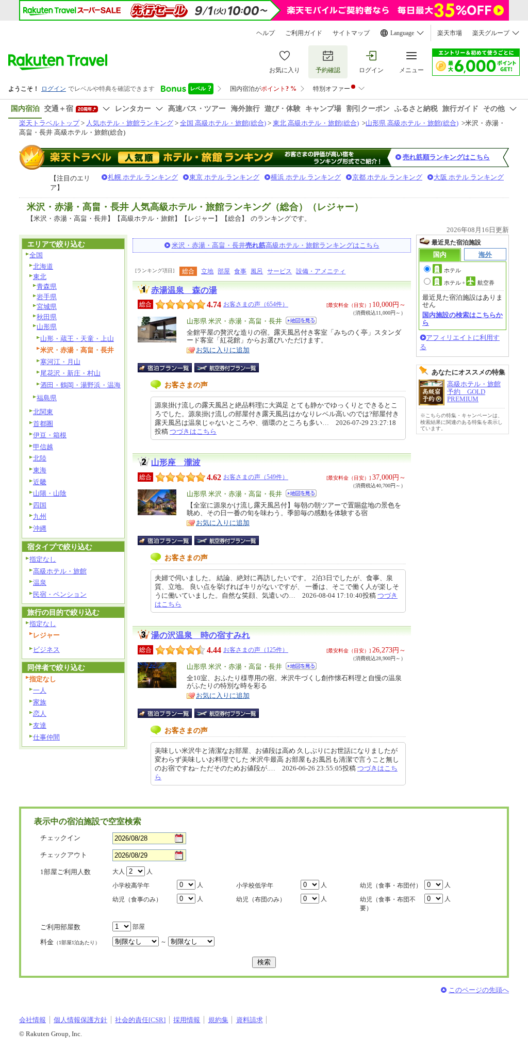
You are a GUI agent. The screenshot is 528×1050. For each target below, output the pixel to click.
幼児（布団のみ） (261, 899)
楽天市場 (449, 33)
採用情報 (186, 1020)
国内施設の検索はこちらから (462, 318)
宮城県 (47, 306)
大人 (118, 871)
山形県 (47, 327)
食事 (240, 271)
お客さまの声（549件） (255, 477)
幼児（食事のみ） (137, 899)
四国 (39, 505)
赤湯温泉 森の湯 (184, 290)
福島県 (47, 398)
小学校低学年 (254, 885)
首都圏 (43, 424)
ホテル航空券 (469, 283)
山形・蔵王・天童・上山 (77, 338)
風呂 (257, 271)
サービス (279, 271)
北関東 (43, 412)
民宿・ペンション (60, 594)
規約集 (218, 1020)
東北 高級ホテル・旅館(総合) (316, 123)
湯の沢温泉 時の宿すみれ (200, 635)
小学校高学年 (131, 885)
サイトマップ (351, 33)
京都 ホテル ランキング (387, 177)
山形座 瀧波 (176, 462)
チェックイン (60, 838)
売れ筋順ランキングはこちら (446, 157)
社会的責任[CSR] (140, 1020)
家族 (39, 702)
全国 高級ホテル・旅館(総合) (223, 123)
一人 (39, 690)
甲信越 (43, 447)
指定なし (42, 559)
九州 (39, 516)
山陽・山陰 (50, 493)
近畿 (39, 482)
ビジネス (46, 649)
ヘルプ (265, 33)
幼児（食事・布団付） (391, 885)
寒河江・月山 (60, 362)
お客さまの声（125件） (255, 649)
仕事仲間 (46, 737)
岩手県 (47, 297)
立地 (207, 271)
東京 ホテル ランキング (224, 177)
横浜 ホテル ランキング (306, 177)
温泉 (39, 582)
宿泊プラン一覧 (170, 367)
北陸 (39, 458)
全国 (36, 255)
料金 (70, 942)
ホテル (452, 270)
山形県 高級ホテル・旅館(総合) (412, 123)
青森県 (47, 286)
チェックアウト (63, 855)
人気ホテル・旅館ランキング (129, 123)
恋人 (39, 713)
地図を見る (301, 320)
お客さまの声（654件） (255, 304)
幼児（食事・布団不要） (388, 904)
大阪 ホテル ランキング (469, 177)
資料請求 (249, 1020)
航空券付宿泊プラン (226, 367)
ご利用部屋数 (60, 927)
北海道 (43, 266)
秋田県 (47, 317)
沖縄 (39, 528)
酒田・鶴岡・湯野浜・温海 (80, 385)
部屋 (224, 271)
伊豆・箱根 (50, 435)
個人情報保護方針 (80, 1020)
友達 (39, 725)
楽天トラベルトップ (49, 123)
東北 (39, 277)
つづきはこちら (193, 431)
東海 (39, 470)
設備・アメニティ (320, 271)
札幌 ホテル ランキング (143, 177)
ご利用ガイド (303, 33)
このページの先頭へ (479, 990)
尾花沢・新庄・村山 (70, 373)
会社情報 (32, 1020)
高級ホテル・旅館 (60, 571)
